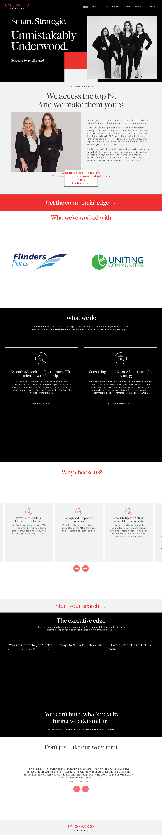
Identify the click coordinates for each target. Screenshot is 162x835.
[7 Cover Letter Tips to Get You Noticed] (133, 640)
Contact (153, 7)
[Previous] (76, 568)
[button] (153, 636)
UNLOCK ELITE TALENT (41, 403)
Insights (115, 7)
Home (85, 7)
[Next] (85, 568)
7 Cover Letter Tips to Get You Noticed (131, 647)
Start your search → (81, 606)
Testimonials (139, 7)
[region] (81, 532)
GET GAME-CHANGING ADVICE (121, 403)
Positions (127, 7)
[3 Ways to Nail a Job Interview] (82, 640)
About (94, 7)
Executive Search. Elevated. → (29, 61)
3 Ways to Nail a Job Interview (80, 645)
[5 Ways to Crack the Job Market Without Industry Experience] (30, 640)
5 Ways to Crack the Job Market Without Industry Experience (29, 647)
